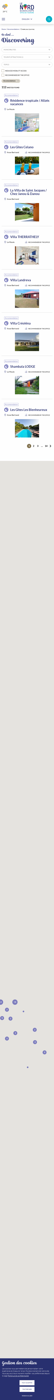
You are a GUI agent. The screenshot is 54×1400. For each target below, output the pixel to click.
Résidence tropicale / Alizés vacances (29, 102)
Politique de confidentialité (18, 1376)
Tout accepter (27, 1383)
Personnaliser (27, 1396)
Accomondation (11, 95)
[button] (23, 1011)
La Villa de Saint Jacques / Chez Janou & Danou (28, 192)
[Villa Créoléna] (27, 342)
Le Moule (10, 109)
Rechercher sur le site (49, 19)
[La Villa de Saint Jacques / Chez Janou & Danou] (27, 212)
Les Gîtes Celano (22, 147)
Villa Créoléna (20, 323)
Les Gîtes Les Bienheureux (28, 410)
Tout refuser (27, 1389)
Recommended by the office (17, 75)
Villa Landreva (20, 280)
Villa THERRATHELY (24, 237)
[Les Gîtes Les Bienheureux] (27, 428)
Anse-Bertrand (13, 152)
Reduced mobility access (15, 71)
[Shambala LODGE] (27, 385)
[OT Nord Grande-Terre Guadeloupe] (27, 8)
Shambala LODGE (22, 366)
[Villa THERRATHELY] (27, 255)
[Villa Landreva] (27, 298)
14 (46, 446)
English (25, 19)
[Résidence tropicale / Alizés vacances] (27, 122)
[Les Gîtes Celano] (27, 166)
